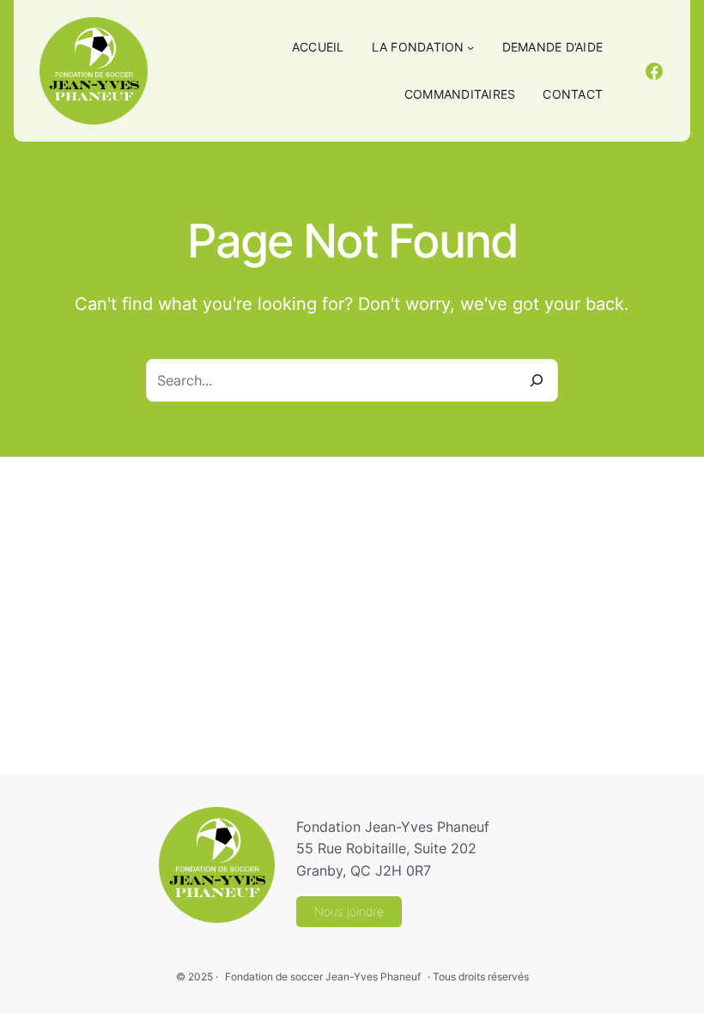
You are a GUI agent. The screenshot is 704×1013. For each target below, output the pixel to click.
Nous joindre (349, 911)
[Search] (536, 380)
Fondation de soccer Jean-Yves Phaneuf (323, 976)
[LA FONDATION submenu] (470, 47)
